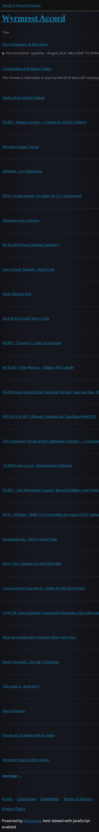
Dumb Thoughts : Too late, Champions (30, 662)
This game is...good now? (21, 686)
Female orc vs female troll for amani (28, 735)
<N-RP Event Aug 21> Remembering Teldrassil (37, 465)
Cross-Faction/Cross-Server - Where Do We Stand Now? (43, 588)
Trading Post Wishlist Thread (23, 98)
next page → (12, 776)
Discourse (32, 820)
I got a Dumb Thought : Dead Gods (28, 269)
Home (7, 798)
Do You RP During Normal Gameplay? (31, 245)
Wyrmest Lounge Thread (20, 147)
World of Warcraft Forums (21, 5)
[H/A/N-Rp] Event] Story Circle (25, 318)
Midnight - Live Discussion (22, 171)
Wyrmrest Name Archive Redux (25, 760)
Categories (26, 798)
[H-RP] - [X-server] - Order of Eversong (31, 343)
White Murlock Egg (16, 294)
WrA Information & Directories (25, 44)
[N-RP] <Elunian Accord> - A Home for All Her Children (44, 122)
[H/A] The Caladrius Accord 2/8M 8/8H (31, 563)
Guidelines (50, 798)
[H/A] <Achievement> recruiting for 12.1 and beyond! (42, 196)
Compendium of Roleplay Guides (26, 69)
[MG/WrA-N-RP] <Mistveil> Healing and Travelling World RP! (49, 416)
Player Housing (13, 711)
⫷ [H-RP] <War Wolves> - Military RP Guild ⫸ (38, 367)
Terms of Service (78, 798)
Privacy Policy (13, 808)
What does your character (20, 220)
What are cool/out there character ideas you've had (38, 637)
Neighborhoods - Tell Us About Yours (30, 539)
